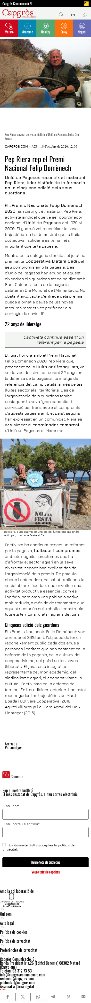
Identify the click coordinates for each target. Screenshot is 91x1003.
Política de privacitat (15, 941)
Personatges (13, 748)
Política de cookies (13, 932)
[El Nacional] (86, 3)
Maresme (27, 31)
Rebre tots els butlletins (45, 862)
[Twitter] (23, 996)
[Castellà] (73, 13)
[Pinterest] (68, 997)
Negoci (82, 31)
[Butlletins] (85, 13)
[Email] (83, 996)
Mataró (9, 31)
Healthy (45, 31)
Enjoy (64, 31)
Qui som (6, 914)
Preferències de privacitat (18, 950)
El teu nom (10, 806)
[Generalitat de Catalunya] (45, 900)
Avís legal (7, 923)
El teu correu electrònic (21, 824)
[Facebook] (7, 997)
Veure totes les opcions (46, 871)
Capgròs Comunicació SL (17, 3)
